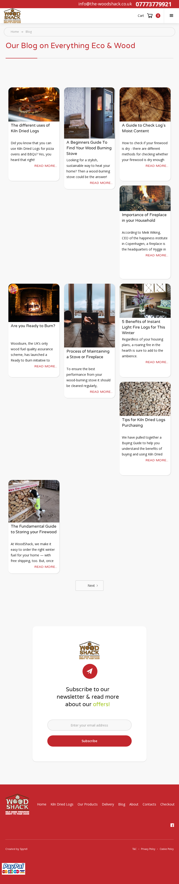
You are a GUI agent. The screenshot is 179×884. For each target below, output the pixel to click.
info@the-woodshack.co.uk (105, 4)
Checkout (167, 804)
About (133, 804)
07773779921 (154, 4)
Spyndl (24, 849)
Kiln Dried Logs (62, 804)
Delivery (108, 804)
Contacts (149, 804)
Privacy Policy (148, 849)
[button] (171, 15)
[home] (12, 15)
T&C (134, 849)
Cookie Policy (167, 849)
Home (15, 32)
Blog (121, 804)
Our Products (88, 804)
